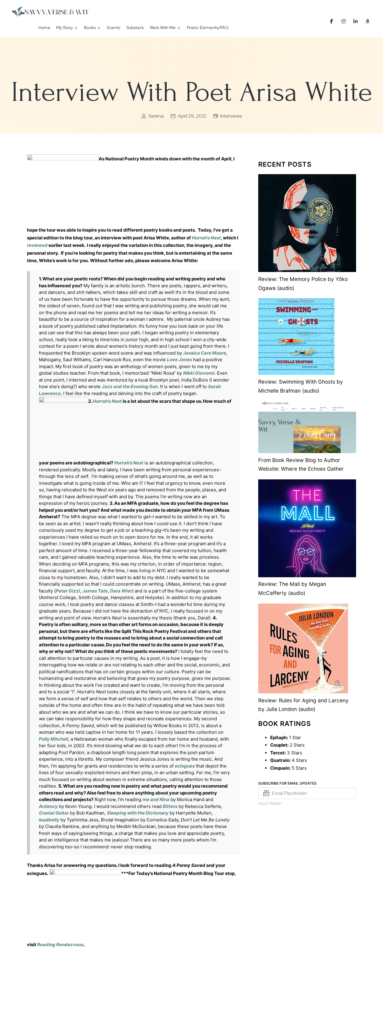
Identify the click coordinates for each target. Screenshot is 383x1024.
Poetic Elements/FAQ (208, 27)
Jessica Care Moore (204, 353)
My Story (64, 27)
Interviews (231, 116)
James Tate (95, 591)
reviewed (37, 245)
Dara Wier (121, 591)
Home (44, 27)
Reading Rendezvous (60, 944)
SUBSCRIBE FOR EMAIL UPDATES (287, 783)
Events (113, 27)
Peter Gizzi (68, 591)
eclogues (185, 766)
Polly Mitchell (53, 739)
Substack (135, 27)
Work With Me (163, 27)
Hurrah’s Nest (128, 463)
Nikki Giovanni (199, 373)
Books (90, 27)
